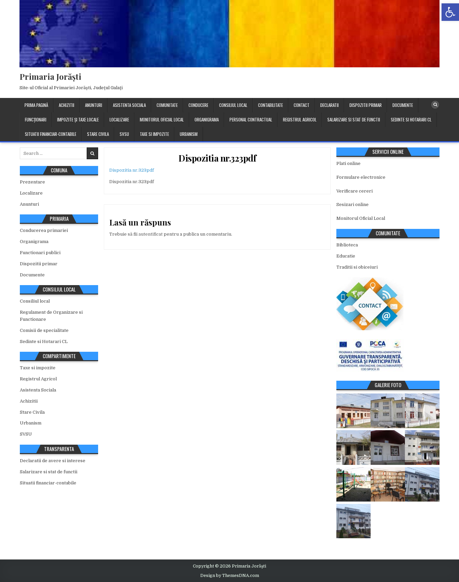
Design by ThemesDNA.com (229, 575)
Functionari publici (40, 252)
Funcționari (35, 119)
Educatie (345, 256)
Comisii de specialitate (44, 330)
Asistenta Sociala (129, 105)
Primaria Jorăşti (50, 76)
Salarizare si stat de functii (353, 119)
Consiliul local (233, 105)
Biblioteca (347, 244)
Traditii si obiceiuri (357, 267)
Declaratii (329, 105)
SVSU (124, 134)
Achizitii (66, 105)
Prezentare (32, 181)
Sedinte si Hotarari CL (411, 119)
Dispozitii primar (365, 105)
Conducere (198, 105)
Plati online (348, 163)
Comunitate (167, 105)
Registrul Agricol (300, 119)
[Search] (435, 105)
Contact (301, 105)
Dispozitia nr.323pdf (217, 158)
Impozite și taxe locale (78, 119)
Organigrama (207, 119)
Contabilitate (270, 105)
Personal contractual (251, 119)
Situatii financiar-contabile (50, 134)
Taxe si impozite (154, 134)
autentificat (150, 234)
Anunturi (93, 105)
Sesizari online (352, 204)
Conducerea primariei (44, 230)
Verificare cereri (354, 191)
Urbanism (189, 134)
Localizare (119, 119)
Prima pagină (36, 105)
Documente (402, 105)
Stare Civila (98, 134)
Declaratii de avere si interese (52, 460)
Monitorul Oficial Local (162, 119)
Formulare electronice (360, 177)
